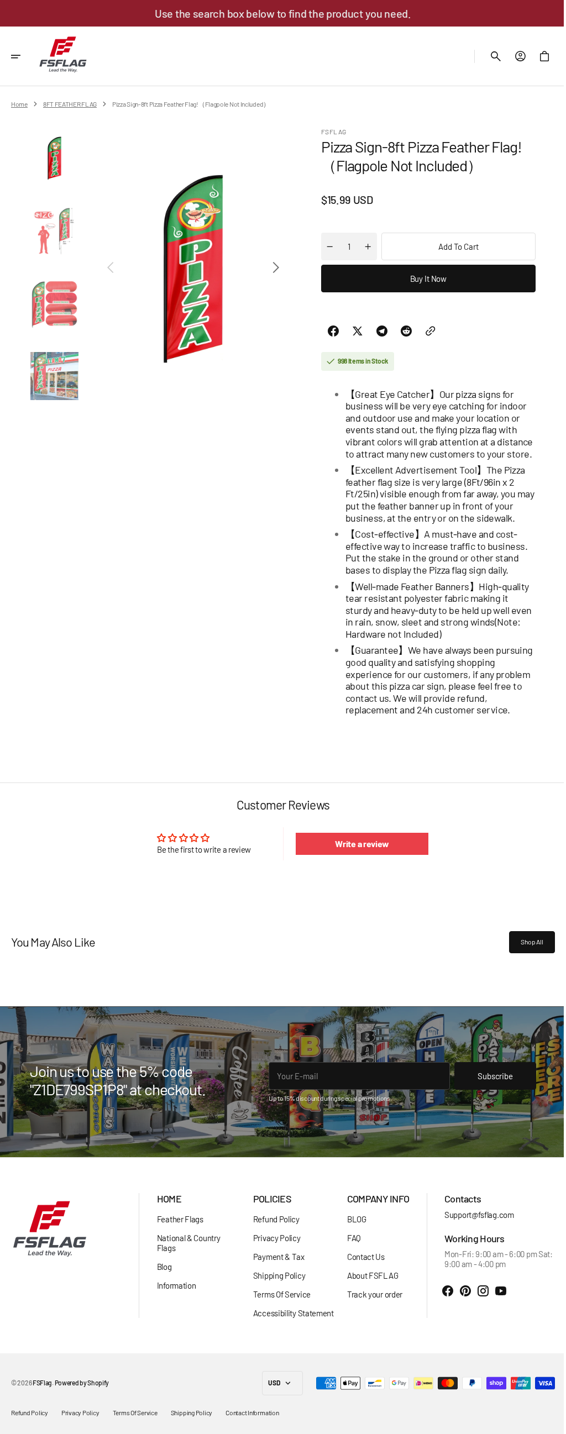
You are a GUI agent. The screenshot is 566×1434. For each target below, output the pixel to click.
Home (19, 104)
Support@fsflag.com (471, 1215)
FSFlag (42, 1382)
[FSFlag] (63, 56)
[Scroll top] (544, 1421)
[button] (23, 56)
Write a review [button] (357, 843)
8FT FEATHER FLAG (70, 104)
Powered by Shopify (82, 1382)
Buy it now (424, 278)
